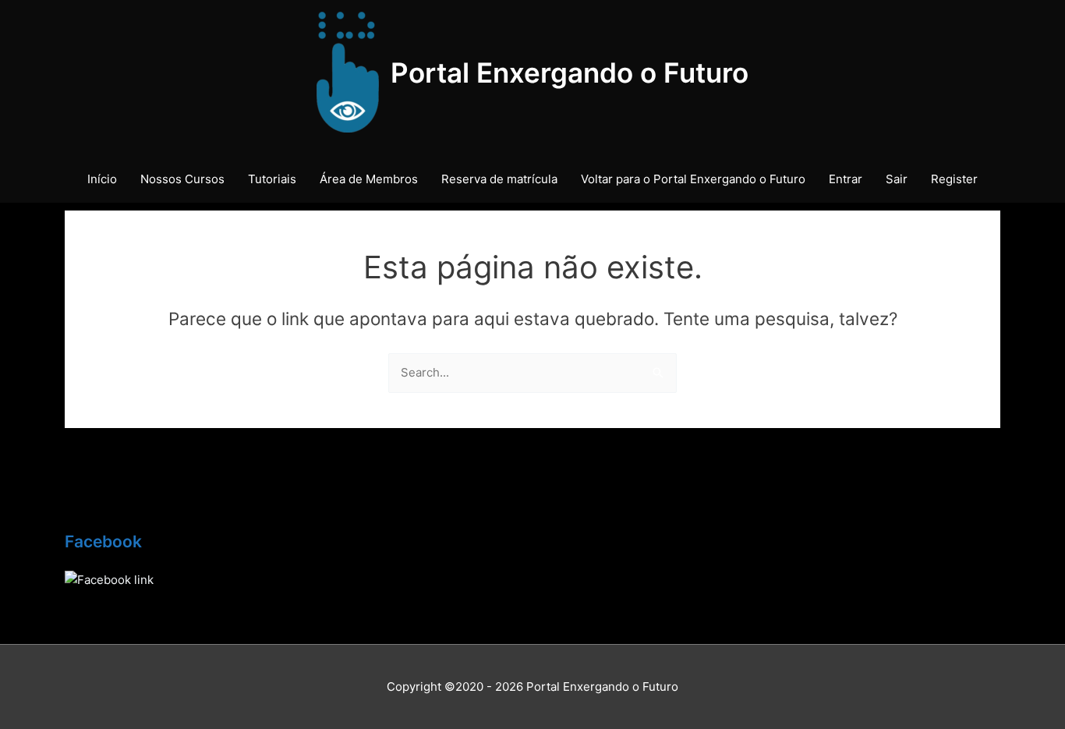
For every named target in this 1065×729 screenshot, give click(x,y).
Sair (897, 179)
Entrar (845, 179)
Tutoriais (272, 179)
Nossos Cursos (182, 179)
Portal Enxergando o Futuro (569, 72)
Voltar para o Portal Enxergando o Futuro (693, 179)
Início (102, 179)
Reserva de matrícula (499, 179)
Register (954, 179)
